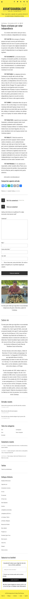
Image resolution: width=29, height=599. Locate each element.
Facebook (13, 1)
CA (23, 5)
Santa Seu (3, 542)
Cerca (26, 1)
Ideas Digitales (4, 502)
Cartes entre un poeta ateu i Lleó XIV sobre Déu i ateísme (13, 405)
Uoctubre (3, 435)
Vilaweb (3, 546)
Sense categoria (19, 432)
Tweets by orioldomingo (6, 469)
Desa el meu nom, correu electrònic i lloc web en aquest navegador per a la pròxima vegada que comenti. (14, 264)
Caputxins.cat (4, 484)
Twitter (17, 1)
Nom (2, 243)
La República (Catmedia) (6, 510)
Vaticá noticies (4, 550)
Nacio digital (4, 528)
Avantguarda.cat (14, 8)
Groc (2, 432)
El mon (2, 491)
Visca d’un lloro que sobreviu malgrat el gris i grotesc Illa (13, 416)
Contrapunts (18, 429)
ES (25, 5)
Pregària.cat (3, 531)
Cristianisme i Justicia (5, 488)
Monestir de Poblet (5, 524)
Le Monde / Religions (5, 521)
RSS (20, 1)
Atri (18, 23)
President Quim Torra (5, 535)
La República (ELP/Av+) (6, 513)
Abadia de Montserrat (6, 480)
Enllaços (8, 595)
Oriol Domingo (4, 23)
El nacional (3, 495)
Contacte (15, 595)
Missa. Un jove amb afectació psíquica (9, 411)
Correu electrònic (5, 249)
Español (26, 595)
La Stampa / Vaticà (5, 517)
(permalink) (17, 191)
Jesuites (3, 506)
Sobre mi (3, 595)
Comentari (4, 218)
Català (21, 595)
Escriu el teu (21, 200)
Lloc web (3, 256)
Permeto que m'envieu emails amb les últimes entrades (13, 575)
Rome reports (4, 539)
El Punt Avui (3, 499)
